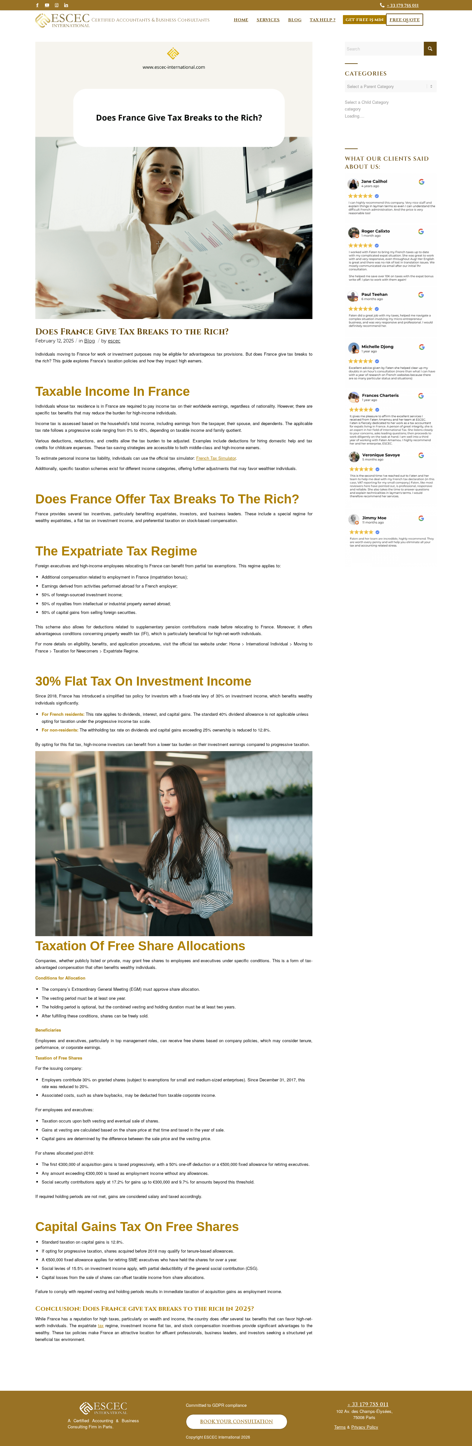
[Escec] (62, 20)
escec (114, 340)
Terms (340, 1427)
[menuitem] (241, 19)
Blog (89, 340)
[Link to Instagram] (56, 5)
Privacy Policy (364, 1427)
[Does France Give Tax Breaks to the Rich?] (173, 180)
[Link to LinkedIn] (66, 5)
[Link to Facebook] (37, 5)
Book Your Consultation (236, 1422)
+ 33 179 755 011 (403, 5)
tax (101, 1325)
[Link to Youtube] (47, 5)
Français (354, 136)
